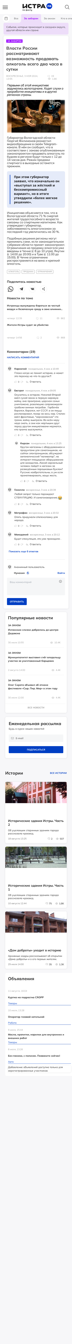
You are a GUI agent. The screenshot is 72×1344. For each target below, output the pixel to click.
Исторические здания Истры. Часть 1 (36, 887)
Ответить (35, 381)
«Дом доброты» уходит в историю (34, 950)
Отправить (17, 601)
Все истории (58, 773)
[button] (7, 7)
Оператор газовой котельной (26, 1016)
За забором (14, 41)
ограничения (45, 271)
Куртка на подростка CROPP (26, 997)
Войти (61, 573)
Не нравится (21, 381)
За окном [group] (49, 18)
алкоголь (13, 271)
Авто (11, 1061)
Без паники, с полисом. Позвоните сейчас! (34, 1055)
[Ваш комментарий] (36, 586)
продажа (28, 271)
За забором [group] (31, 18)
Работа (12, 1022)
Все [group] (16, 18)
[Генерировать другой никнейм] (28, 573)
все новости (36, 707)
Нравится (15, 381)
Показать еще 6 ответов (23, 551)
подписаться (36, 749)
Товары (12, 1003)
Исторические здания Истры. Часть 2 (36, 823)
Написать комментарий (23, 357)
